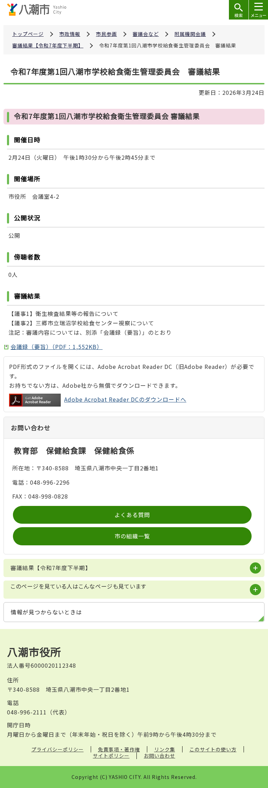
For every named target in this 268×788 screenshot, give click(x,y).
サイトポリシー (111, 755)
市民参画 (106, 33)
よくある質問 (132, 514)
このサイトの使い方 (213, 749)
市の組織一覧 (132, 536)
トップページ (28, 33)
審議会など (146, 33)
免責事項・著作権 (119, 749)
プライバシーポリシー (57, 749)
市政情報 (69, 33)
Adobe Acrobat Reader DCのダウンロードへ (125, 399)
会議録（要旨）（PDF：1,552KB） (56, 346)
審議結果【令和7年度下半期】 (47, 45)
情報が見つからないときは (46, 612)
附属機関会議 (190, 33)
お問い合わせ (159, 755)
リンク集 (164, 749)
